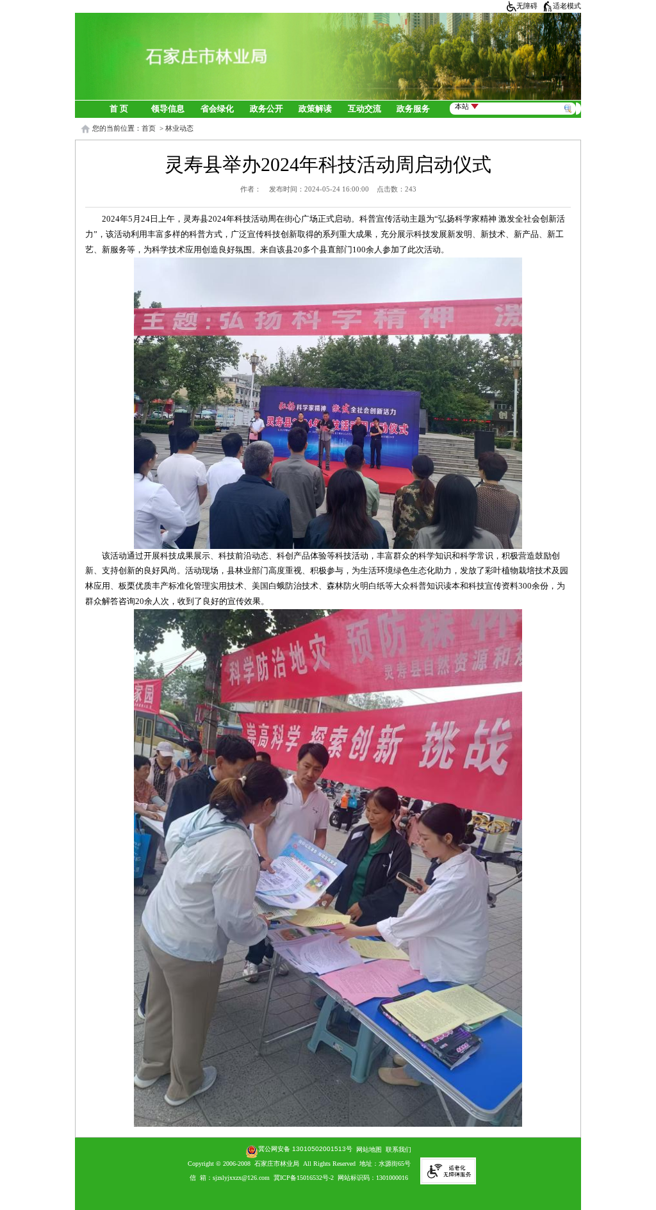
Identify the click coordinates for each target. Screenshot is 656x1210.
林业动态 (179, 128)
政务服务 (413, 108)
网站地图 (367, 1149)
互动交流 (364, 108)
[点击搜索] (570, 97)
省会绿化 (217, 108)
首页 (149, 128)
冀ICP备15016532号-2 (304, 1177)
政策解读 (315, 108)
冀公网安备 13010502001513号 (305, 1148)
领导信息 (167, 108)
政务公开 (266, 108)
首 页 (119, 108)
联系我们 (398, 1149)
